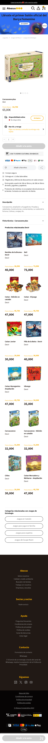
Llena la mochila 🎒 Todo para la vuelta (24, 2)
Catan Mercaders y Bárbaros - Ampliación (33, 477)
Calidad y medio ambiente (23, 579)
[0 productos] (44, 9)
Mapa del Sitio (24, 693)
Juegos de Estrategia (29, 38)
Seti (25, 252)
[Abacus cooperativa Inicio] (15, 9)
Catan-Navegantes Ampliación (12, 387)
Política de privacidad (23, 627)
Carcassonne (10, 431)
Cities (7, 475)
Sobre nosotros (23, 576)
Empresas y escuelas (23, 588)
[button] (38, 9)
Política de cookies (23, 630)
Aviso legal (23, 636)
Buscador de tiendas (23, 582)
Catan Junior (10, 341)
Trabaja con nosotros (23, 585)
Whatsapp (23, 656)
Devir (4, 102)
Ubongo (27, 386)
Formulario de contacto (23, 652)
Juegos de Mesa (16, 38)
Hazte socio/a (23, 604)
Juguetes (5, 38)
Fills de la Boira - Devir (33, 341)
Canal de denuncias (23, 633)
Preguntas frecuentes (23, 621)
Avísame (37, 118)
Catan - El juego (30, 297)
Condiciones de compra (23, 624)
